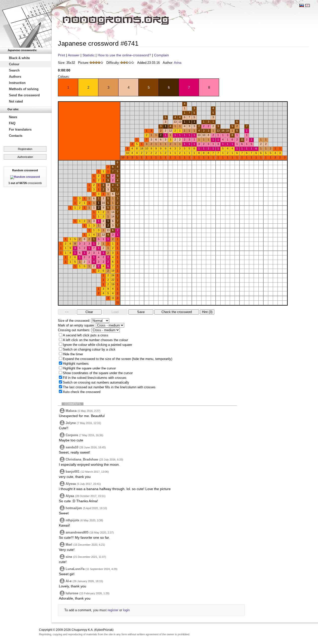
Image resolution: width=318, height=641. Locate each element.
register (113, 610)
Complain (161, 55)
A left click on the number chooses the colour (95, 340)
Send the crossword (24, 95)
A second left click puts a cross (85, 335)
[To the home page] (26, 24)
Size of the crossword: (74, 320)
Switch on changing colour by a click (89, 349)
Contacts (15, 136)
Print (61, 55)
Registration (25, 148)
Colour (14, 64)
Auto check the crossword (81, 392)
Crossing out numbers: (74, 330)
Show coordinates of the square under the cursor (98, 373)
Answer (74, 55)
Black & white (19, 58)
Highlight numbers (76, 363)
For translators (20, 129)
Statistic (88, 55)
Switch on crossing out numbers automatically (96, 382)
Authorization (25, 156)
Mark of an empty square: (76, 325)
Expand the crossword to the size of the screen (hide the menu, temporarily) (117, 359)
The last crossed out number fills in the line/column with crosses (109, 387)
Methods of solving (24, 89)
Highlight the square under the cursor (89, 368)
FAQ (12, 123)
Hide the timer (73, 354)
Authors (15, 76)
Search (14, 70)
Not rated (16, 101)
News (13, 117)
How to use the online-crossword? (124, 55)
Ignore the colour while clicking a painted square (97, 345)
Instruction (17, 83)
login (126, 610)
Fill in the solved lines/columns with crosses (94, 378)
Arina (177, 63)
